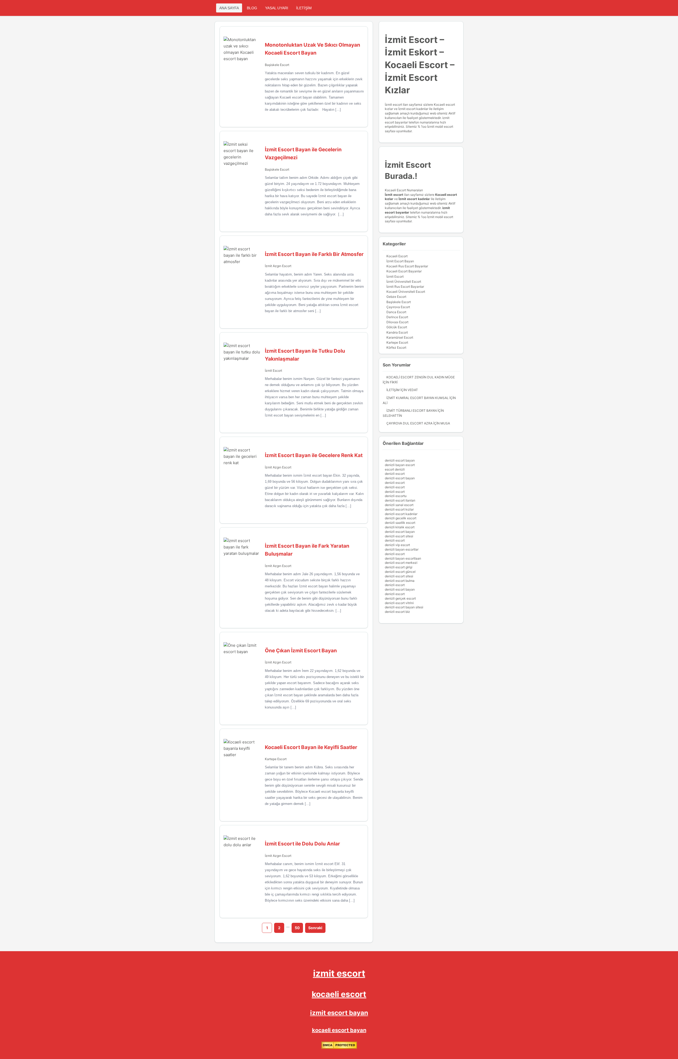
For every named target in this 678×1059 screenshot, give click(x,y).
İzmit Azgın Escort (278, 266)
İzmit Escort (273, 371)
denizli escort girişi (398, 567)
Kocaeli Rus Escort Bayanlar (407, 266)
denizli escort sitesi (399, 536)
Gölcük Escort (396, 327)
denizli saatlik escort (400, 523)
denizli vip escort (397, 545)
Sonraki (315, 927)
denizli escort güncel (400, 572)
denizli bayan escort (400, 465)
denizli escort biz (397, 612)
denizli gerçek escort (400, 598)
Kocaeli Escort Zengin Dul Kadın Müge (420, 377)
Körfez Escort (396, 347)
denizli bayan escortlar (401, 549)
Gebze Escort (396, 297)
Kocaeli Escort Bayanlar (404, 271)
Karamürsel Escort (399, 337)
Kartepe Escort (276, 759)
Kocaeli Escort (397, 256)
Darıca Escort (396, 312)
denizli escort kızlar (399, 509)
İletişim (393, 390)
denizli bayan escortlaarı (403, 558)
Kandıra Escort (397, 332)
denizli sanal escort (399, 505)
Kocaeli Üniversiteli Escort (405, 292)
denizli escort (395, 474)
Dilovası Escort (397, 322)
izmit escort (339, 973)
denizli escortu (396, 496)
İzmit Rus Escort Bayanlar (405, 287)
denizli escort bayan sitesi (404, 607)
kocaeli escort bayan (339, 1030)
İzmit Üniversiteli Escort (403, 281)
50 (297, 927)
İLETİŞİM (304, 8)
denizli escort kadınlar (401, 514)
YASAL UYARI (276, 8)
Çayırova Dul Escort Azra (409, 423)
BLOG (252, 8)
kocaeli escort (339, 994)
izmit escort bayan (339, 1013)
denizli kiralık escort (399, 527)
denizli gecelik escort (400, 518)
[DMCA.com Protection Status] (339, 1048)
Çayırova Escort (398, 307)
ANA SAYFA (229, 8)
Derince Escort (397, 317)
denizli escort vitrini (399, 603)
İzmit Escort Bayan (400, 261)
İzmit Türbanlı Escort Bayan (411, 411)
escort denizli (395, 469)
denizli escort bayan (400, 460)
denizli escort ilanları (400, 500)
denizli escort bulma (399, 581)
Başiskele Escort (277, 65)
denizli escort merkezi (401, 563)
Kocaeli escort (446, 195)
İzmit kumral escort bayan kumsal (417, 398)
